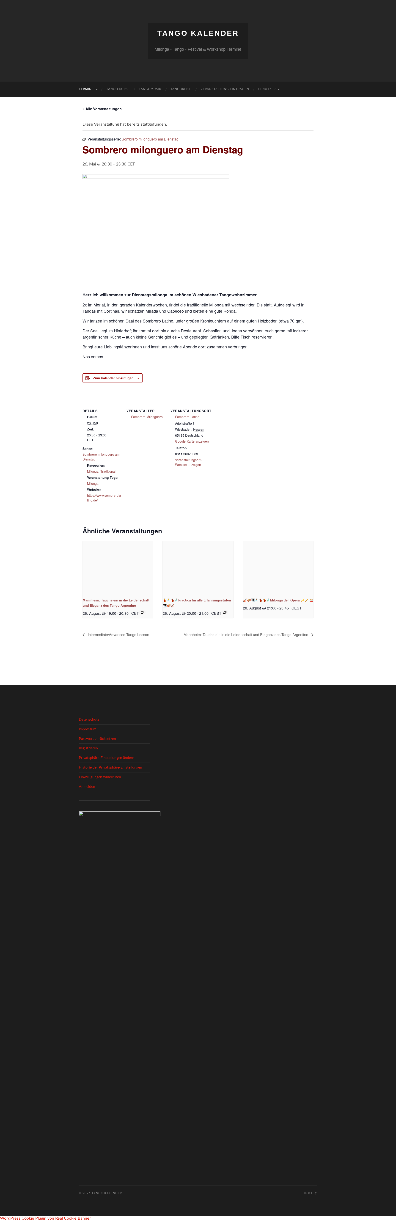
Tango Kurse (118, 89)
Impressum (87, 729)
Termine (86, 89)
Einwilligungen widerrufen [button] (100, 777)
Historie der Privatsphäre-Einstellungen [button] (110, 767)
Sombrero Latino (187, 416)
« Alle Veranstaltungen (102, 108)
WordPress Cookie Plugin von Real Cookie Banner (45, 1218)
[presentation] (118, 567)
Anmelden (87, 786)
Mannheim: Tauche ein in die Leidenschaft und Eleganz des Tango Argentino (246, 634)
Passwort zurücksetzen (97, 739)
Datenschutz (89, 719)
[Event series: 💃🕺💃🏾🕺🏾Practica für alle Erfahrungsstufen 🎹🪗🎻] (224, 612)
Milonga (93, 471)
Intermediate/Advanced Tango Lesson (118, 634)
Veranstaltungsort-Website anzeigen (188, 462)
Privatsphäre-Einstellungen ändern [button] (106, 758)
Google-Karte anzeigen (192, 441)
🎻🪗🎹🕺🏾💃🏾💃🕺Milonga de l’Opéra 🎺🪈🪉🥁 (278, 600)
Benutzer (267, 89)
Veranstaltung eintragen (225, 89)
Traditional (108, 471)
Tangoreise (180, 89)
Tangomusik (150, 89)
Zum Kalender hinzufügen (113, 378)
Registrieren (88, 748)
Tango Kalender (198, 33)
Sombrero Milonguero (147, 416)
